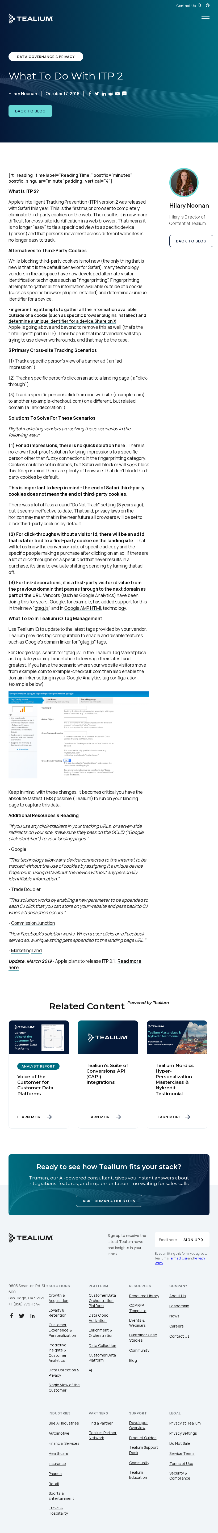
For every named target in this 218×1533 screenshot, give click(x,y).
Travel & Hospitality (58, 1510)
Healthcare (58, 1453)
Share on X (105, 321)
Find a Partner (101, 1423)
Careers (176, 1326)
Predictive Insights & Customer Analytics (57, 1352)
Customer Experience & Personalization (62, 1330)
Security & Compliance (179, 1476)
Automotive (59, 1433)
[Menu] (205, 19)
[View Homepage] (31, 18)
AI (90, 1370)
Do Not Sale (179, 1443)
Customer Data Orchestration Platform (102, 1300)
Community (139, 1350)
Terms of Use (178, 1258)
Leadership (179, 1305)
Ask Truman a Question (109, 1200)
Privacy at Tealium (185, 1423)
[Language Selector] (207, 5)
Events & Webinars (137, 1323)
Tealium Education (138, 1475)
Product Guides (143, 1437)
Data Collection (102, 1345)
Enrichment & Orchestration (101, 1333)
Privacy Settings (183, 1433)
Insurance (57, 1463)
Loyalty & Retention (57, 1313)
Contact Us (186, 5)
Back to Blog (30, 111)
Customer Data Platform (102, 1358)
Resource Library (144, 1295)
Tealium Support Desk (143, 1450)
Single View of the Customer (64, 1387)
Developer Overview (138, 1425)
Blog (133, 1360)
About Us (177, 1295)
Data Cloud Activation (98, 1318)
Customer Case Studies (143, 1337)
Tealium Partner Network (102, 1435)
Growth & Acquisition (58, 1298)
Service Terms (182, 1453)
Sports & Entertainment (61, 1496)
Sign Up (191, 1239)
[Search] (200, 5)
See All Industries (64, 1423)
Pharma (55, 1473)
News (174, 1315)
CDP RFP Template (137, 1308)
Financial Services (64, 1443)
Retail (54, 1483)
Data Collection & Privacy (64, 1372)
